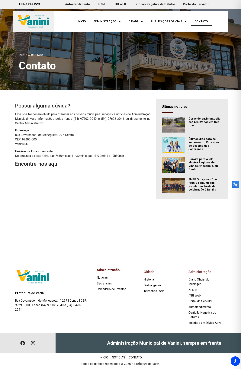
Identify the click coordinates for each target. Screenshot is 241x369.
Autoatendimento (77, 4)
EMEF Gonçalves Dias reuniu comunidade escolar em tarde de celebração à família (202, 184)
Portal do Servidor (196, 4)
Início (82, 21)
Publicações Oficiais (166, 21)
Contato (201, 21)
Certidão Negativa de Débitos (154, 4)
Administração (104, 21)
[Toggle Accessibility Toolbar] (235, 361)
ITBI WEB (120, 4)
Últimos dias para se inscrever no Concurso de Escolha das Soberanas (203, 144)
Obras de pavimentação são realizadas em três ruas (204, 122)
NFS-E (102, 4)
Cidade (134, 21)
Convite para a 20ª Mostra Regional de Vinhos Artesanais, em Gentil (203, 164)
